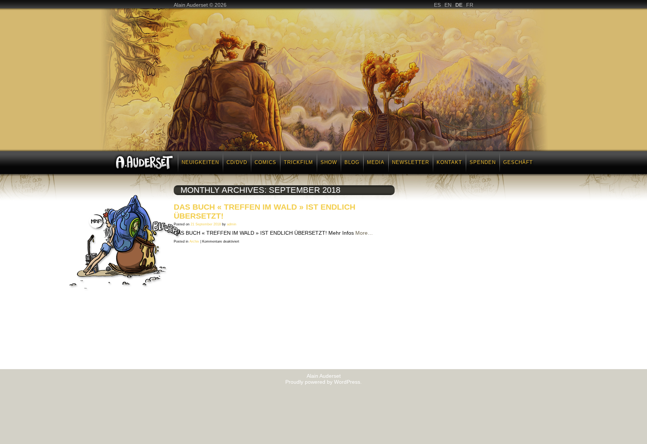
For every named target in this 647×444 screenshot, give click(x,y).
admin (231, 224)
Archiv (194, 241)
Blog (351, 162)
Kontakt (449, 162)
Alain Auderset (324, 376)
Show (329, 162)
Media (376, 162)
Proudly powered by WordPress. (323, 382)
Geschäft (518, 162)
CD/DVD (237, 162)
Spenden (483, 162)
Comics (265, 162)
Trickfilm (298, 162)
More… (364, 233)
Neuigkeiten (200, 162)
